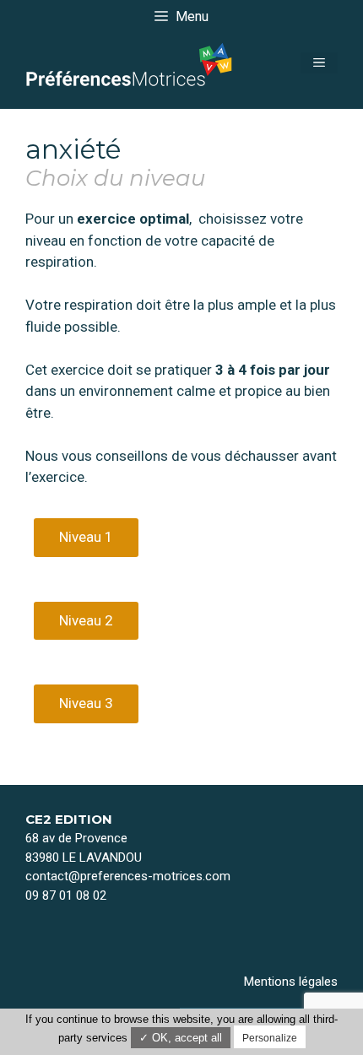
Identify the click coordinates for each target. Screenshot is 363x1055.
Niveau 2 (86, 620)
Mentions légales (291, 981)
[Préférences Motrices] (130, 61)
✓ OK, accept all (180, 1037)
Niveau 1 (86, 536)
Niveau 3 (86, 703)
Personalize (269, 1038)
